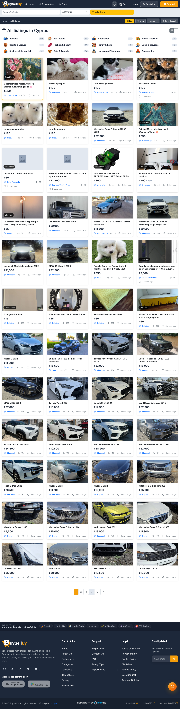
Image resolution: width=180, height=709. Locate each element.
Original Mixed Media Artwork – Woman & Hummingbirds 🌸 (20, 85)
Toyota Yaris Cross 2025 (16, 444)
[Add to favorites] (38, 63)
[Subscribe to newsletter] (174, 658)
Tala (54, 370)
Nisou (9, 138)
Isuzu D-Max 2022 (13, 486)
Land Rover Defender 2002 (62, 221)
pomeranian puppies (14, 129)
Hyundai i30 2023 (12, 568)
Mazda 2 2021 (56, 486)
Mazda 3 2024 (101, 486)
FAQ (94, 659)
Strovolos (146, 185)
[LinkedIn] (28, 669)
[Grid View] (171, 30)
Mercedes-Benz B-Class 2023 (154, 444)
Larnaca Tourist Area (61, 185)
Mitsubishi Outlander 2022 (152, 486)
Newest (152, 21)
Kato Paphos (102, 233)
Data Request (129, 674)
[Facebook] (4, 669)
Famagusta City (149, 92)
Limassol (101, 141)
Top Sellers (68, 674)
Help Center (98, 648)
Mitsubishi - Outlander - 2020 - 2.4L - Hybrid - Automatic (67, 175)
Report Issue (98, 669)
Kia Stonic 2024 (102, 568)
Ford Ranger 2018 (148, 568)
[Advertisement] (90, 613)
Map (142, 21)
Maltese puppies (57, 83)
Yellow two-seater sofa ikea (108, 314)
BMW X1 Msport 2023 (60, 266)
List (130, 21)
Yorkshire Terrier (147, 83)
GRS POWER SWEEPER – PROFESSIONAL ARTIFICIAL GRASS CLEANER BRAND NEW (112, 175)
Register (150, 4)
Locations (67, 669)
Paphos (100, 494)
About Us (67, 653)
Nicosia (10, 367)
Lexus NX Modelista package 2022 (21, 266)
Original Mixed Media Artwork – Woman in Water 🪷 (154, 130)
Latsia (9, 233)
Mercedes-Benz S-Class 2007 (154, 527)
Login (135, 4)
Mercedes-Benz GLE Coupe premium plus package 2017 (153, 223)
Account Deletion (131, 680)
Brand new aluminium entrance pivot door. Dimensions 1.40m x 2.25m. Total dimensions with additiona (157, 267)
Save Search (170, 21)
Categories (67, 664)
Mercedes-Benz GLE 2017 (107, 444)
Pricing (65, 680)
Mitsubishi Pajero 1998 (15, 527)
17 (97, 591)
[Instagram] (20, 669)
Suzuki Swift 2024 (103, 403)
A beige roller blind (13, 314)
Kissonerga (12, 95)
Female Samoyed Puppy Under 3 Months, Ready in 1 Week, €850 (110, 267)
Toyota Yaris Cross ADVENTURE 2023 (110, 360)
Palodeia (10, 323)
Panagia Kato (102, 92)
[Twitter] (12, 669)
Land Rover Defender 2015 (152, 403)
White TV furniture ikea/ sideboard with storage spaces (156, 316)
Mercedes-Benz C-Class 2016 (64, 527)
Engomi (145, 370)
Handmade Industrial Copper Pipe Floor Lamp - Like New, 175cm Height (21, 223)
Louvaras (56, 92)
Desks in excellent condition (18, 173)
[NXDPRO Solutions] (91, 703)
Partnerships (68, 659)
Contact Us (98, 653)
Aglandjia (101, 185)
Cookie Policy (129, 659)
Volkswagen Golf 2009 (60, 444)
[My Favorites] (114, 4)
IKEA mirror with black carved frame (67, 314)
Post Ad (170, 4)
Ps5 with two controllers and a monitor (154, 175)
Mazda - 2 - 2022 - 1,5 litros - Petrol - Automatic (112, 223)
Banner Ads (68, 685)
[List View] (176, 30)
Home (4, 21)
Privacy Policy (129, 653)
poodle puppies (57, 129)
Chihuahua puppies (103, 83)
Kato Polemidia (13, 182)
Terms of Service (131, 648)
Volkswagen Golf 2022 (105, 527)
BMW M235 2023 (12, 403)
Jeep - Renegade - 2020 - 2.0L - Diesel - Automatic (155, 360)
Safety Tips (98, 664)
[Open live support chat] (172, 686)
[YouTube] (36, 669)
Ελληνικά (54, 703)
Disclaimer (127, 664)
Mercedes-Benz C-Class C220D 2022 (110, 130)
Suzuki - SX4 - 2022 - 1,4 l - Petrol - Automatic (67, 360)
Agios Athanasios (149, 277)
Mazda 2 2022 (11, 359)
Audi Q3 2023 (55, 568)
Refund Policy (129, 669)
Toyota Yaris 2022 (58, 403)
